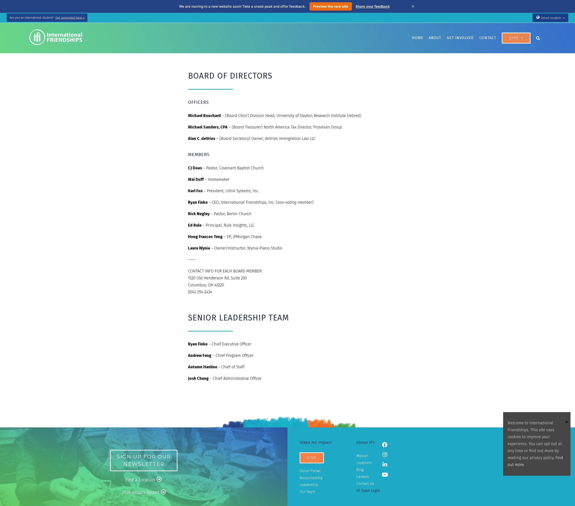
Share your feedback (373, 6)
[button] (538, 38)
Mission (362, 456)
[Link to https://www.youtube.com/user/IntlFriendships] (384, 474)
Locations (364, 463)
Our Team (307, 492)
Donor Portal (310, 471)
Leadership (309, 485)
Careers (362, 477)
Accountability (311, 478)
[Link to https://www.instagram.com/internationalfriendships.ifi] (384, 454)
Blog (359, 470)
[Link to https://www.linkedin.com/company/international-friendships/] (384, 464)
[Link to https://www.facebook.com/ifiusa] (384, 444)
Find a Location (141, 479)
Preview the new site (330, 6)
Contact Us (365, 484)
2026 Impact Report (141, 492)
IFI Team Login (368, 490)
